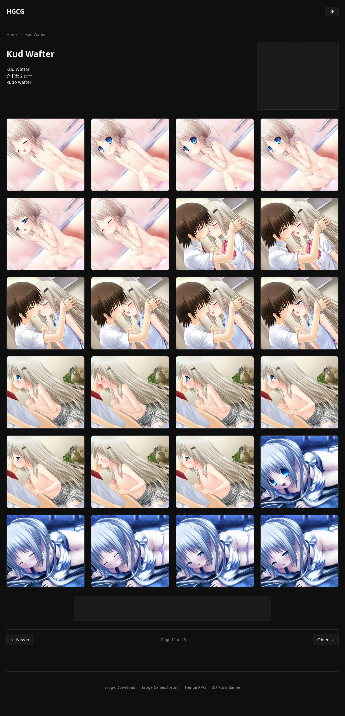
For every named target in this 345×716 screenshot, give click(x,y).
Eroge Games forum (160, 687)
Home (12, 34)
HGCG (15, 11)
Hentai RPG (195, 687)
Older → (325, 640)
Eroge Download (120, 687)
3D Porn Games (226, 687)
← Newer (20, 640)
